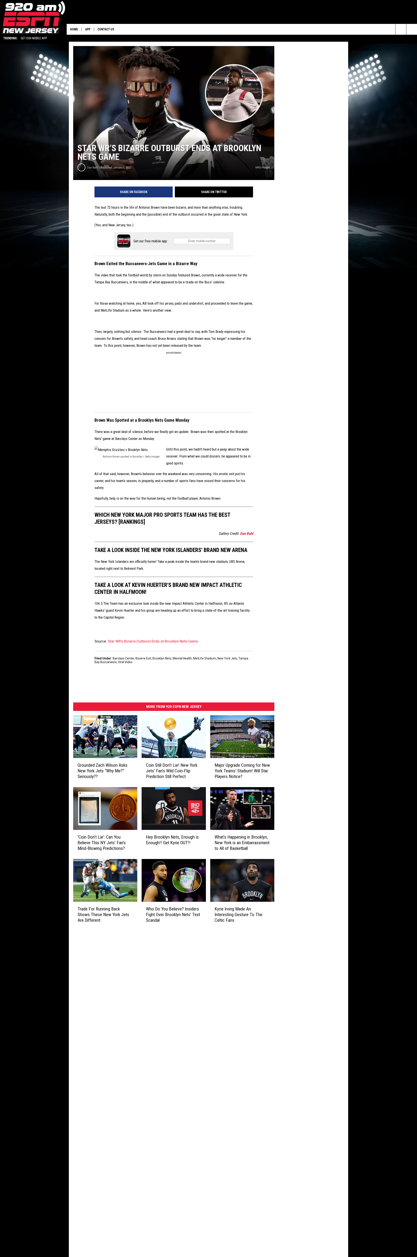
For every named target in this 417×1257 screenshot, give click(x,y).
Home (74, 29)
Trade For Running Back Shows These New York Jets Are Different (103, 914)
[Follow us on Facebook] (411, 29)
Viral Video (125, 662)
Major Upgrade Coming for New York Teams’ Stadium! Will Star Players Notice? (242, 771)
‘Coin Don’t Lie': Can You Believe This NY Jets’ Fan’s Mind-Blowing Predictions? (102, 842)
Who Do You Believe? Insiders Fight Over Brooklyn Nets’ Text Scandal (173, 914)
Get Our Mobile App (34, 38)
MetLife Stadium (204, 658)
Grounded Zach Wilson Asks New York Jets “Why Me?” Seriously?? (102, 771)
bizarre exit (143, 658)
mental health (182, 658)
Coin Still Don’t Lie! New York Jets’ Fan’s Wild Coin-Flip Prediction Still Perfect (171, 771)
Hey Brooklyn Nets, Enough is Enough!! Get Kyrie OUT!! (172, 839)
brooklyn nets (161, 658)
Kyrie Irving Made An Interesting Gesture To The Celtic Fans (238, 914)
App (87, 29)
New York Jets (227, 658)
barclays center (123, 658)
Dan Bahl (92, 167)
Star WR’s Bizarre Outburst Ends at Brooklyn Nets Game (153, 641)
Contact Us (106, 29)
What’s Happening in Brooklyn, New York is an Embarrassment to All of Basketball (242, 842)
